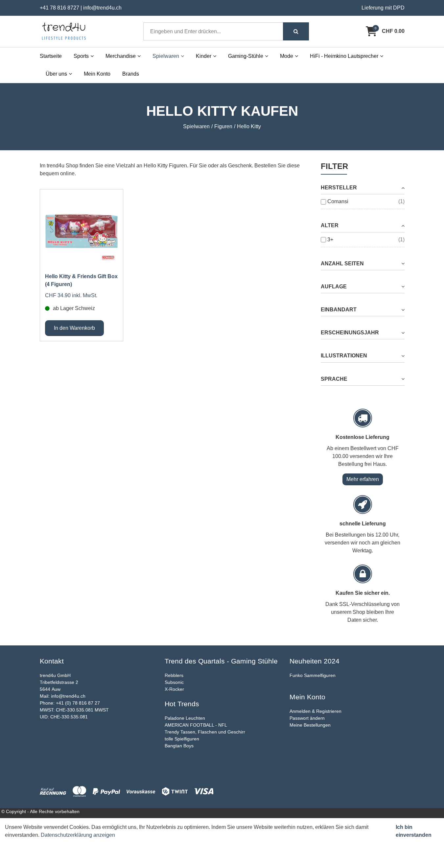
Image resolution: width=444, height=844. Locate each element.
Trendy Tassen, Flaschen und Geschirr (205, 732)
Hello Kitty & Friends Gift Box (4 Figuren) (81, 280)
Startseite (51, 56)
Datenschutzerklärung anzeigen (78, 835)
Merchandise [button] (120, 56)
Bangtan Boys (179, 745)
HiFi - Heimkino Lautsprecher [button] (344, 56)
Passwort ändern (307, 718)
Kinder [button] (203, 56)
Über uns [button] (56, 74)
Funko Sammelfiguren (313, 675)
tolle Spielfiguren (182, 738)
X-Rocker (174, 689)
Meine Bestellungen (310, 725)
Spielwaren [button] (165, 56)
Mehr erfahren (362, 479)
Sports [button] (81, 56)
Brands (130, 74)
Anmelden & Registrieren (315, 711)
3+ (330, 239)
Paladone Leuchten (185, 718)
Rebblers (174, 675)
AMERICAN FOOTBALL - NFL (196, 725)
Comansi (337, 201)
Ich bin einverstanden (414, 831)
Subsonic (174, 682)
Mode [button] (286, 56)
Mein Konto (97, 74)
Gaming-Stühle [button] (245, 56)
